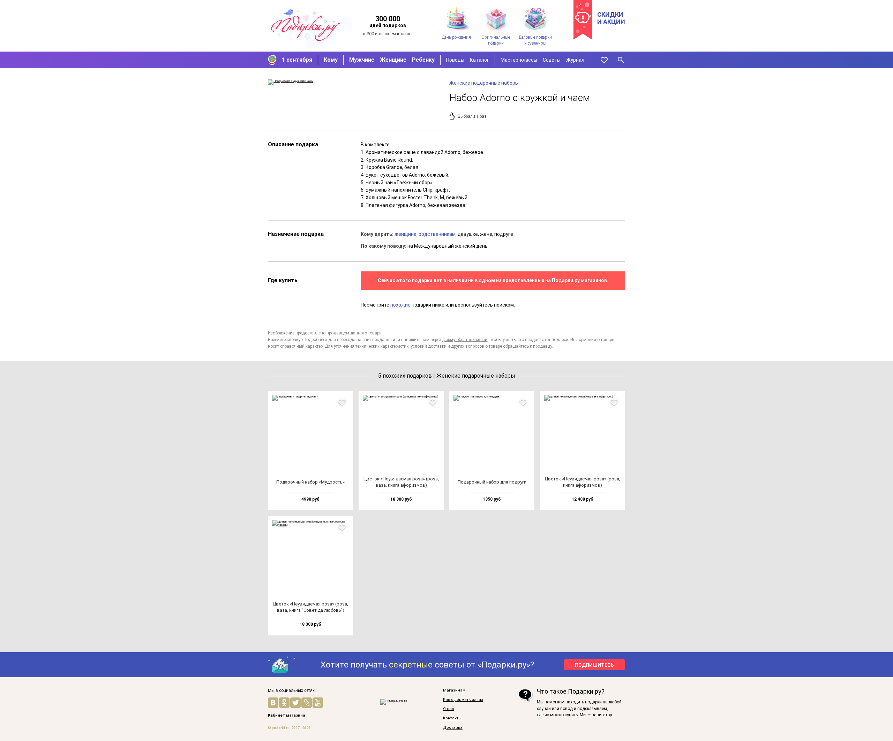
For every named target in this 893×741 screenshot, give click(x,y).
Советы (552, 60)
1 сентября (297, 59)
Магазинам (454, 690)
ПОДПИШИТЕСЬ (594, 665)
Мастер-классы (519, 60)
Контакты (452, 718)
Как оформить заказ (463, 700)
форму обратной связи (464, 339)
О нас (448, 709)
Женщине (393, 59)
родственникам (437, 234)
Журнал (575, 60)
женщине (406, 234)
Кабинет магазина (286, 715)
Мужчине (361, 59)
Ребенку (423, 59)
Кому (331, 59)
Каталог (479, 60)
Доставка (453, 728)
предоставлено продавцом (322, 333)
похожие (400, 305)
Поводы (455, 60)
